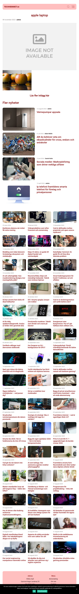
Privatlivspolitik (42, 591)
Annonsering (53, 579)
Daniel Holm (49, 158)
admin (19, 20)
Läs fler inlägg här (39, 95)
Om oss (53, 581)
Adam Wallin (48, 133)
